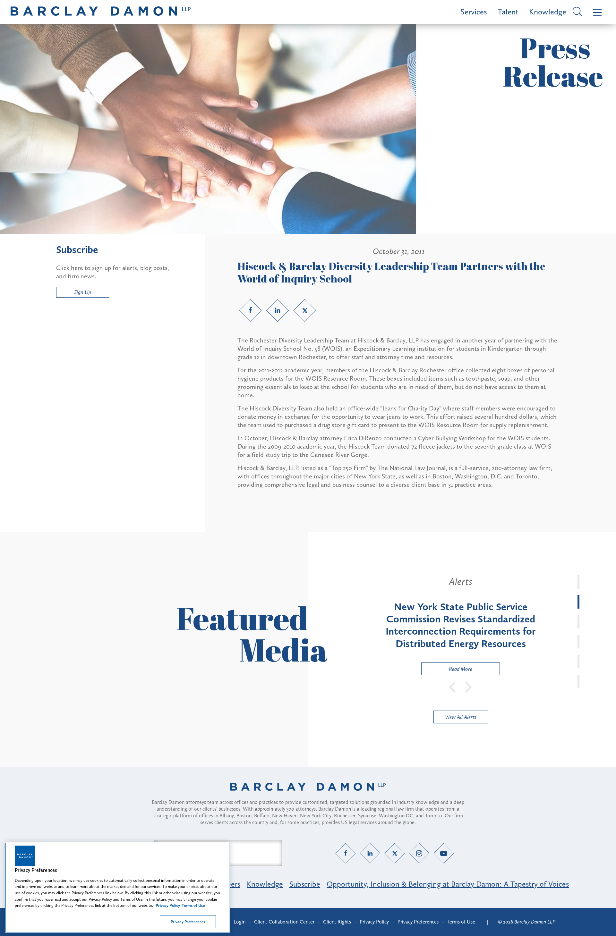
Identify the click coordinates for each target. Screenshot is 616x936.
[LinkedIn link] (278, 310)
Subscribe (304, 884)
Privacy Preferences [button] (418, 922)
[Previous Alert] (453, 687)
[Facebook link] (250, 310)
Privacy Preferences (188, 921)
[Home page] (308, 795)
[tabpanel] (460, 625)
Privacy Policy (374, 922)
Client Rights (337, 922)
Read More (447, 670)
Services (473, 12)
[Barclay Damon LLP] (101, 12)
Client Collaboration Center (284, 922)
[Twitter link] (305, 310)
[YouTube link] (444, 853)
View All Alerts (460, 717)
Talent (508, 12)
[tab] (578, 582)
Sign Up (82, 292)
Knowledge (547, 12)
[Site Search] (576, 12)
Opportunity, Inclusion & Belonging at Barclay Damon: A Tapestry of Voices (448, 884)
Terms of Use (461, 922)
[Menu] (595, 12)
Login (239, 922)
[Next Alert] (469, 687)
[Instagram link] (419, 853)
